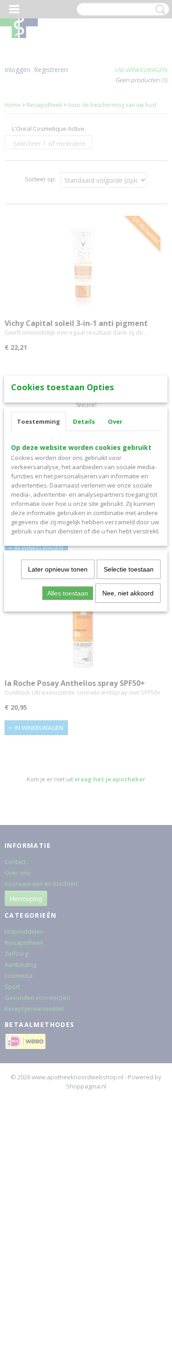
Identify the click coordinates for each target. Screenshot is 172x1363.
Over (115, 421)
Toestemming (38, 421)
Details (84, 421)
